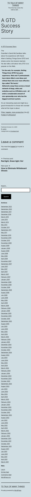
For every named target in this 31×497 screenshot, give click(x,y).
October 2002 (5, 412)
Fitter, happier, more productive (12, 112)
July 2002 (4, 420)
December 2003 (6, 376)
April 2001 (4, 459)
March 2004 (5, 368)
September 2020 (6, 209)
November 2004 (6, 347)
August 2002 (5, 417)
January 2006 (5, 311)
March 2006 (5, 305)
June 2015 (4, 219)
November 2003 (6, 378)
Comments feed (6, 475)
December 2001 (6, 438)
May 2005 (4, 331)
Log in (3, 469)
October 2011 (5, 227)
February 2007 (5, 277)
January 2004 (5, 373)
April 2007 (4, 271)
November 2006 (6, 285)
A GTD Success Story (8, 46)
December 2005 (6, 313)
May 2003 (4, 394)
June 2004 (4, 360)
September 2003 (6, 384)
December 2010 (6, 235)
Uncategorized (14, 131)
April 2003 (4, 397)
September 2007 (6, 264)
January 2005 (5, 342)
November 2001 (6, 441)
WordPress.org (6, 477)
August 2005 (5, 324)
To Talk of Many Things (13, 486)
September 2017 (6, 212)
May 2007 (4, 269)
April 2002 (4, 428)
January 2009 (5, 248)
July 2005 (4, 326)
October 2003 (5, 381)
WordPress (17, 490)
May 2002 (4, 425)
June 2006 (4, 298)
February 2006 (5, 308)
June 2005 (4, 329)
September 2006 (6, 290)
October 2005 (5, 318)
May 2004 (4, 363)
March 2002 (5, 431)
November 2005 (6, 316)
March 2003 (5, 399)
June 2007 (4, 266)
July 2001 (4, 451)
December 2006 (6, 282)
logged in (13, 146)
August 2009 (5, 245)
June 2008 (4, 253)
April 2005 (4, 334)
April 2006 (4, 303)
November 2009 (6, 243)
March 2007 (5, 274)
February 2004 (6, 371)
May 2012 (4, 225)
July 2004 (4, 357)
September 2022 (6, 206)
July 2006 (4, 295)
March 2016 (5, 217)
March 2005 (5, 337)
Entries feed (5, 472)
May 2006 (4, 300)
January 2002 (5, 436)
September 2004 (6, 352)
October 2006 (5, 287)
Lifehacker (11, 115)
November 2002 (6, 410)
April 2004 (4, 365)
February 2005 (5, 339)
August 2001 (5, 449)
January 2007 (5, 279)
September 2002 (6, 415)
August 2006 (5, 292)
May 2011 (4, 232)
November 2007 (6, 261)
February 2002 (5, 433)
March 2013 (5, 222)
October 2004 (5, 350)
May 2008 (4, 256)
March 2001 (5, 462)
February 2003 (5, 402)
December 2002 (6, 407)
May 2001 (4, 457)
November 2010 (6, 238)
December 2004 (6, 344)
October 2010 (5, 240)
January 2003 (5, 404)
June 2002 (4, 423)
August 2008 (5, 251)
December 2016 (6, 214)
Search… (4, 186)
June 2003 (4, 391)
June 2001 (4, 454)
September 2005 (6, 321)
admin (4, 129)
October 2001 (5, 444)
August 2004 (5, 355)
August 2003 (5, 386)
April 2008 (4, 258)
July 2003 (4, 389)
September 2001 (6, 446)
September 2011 (6, 230)
